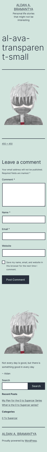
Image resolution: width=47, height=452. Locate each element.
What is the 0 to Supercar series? (20, 405)
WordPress (31, 440)
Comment (8, 179)
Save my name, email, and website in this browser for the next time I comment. (24, 266)
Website (6, 245)
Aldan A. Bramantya (19, 434)
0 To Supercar (9, 418)
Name (6, 212)
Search (6, 380)
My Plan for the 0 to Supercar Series (22, 400)
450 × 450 (7, 143)
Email (6, 229)
